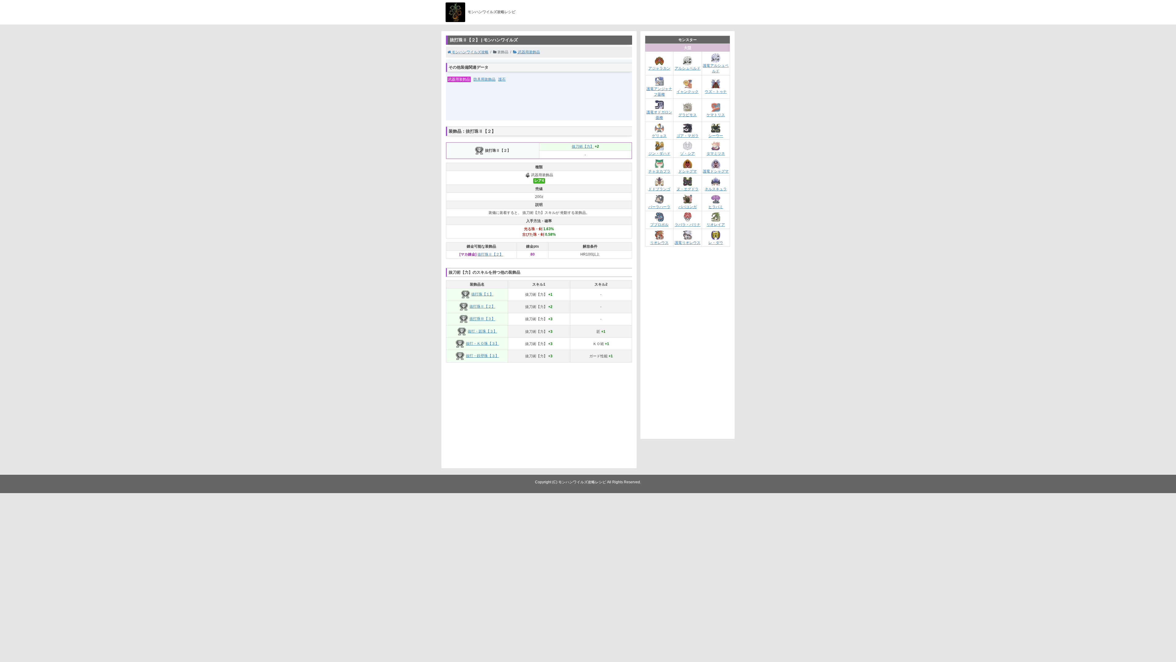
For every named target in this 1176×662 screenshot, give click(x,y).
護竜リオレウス (687, 243)
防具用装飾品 (484, 79)
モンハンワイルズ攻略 (469, 52)
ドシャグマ (687, 171)
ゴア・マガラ (688, 136)
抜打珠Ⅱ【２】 (490, 254)
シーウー (715, 136)
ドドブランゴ (659, 189)
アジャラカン (659, 68)
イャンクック (688, 91)
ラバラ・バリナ (687, 225)
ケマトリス (716, 115)
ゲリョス (659, 136)
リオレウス (659, 243)
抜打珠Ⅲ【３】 (482, 319)
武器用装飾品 (528, 52)
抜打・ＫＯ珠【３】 (482, 343)
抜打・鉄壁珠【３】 (482, 356)
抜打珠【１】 (482, 294)
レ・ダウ (715, 243)
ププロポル (659, 225)
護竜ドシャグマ (716, 171)
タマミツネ (716, 153)
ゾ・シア (687, 153)
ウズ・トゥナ (716, 91)
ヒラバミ (715, 207)
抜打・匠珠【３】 (482, 331)
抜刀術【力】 (583, 146)
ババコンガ (687, 207)
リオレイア (716, 225)
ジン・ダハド (659, 153)
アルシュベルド (687, 68)
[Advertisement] (539, 105)
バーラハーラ (659, 207)
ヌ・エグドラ (688, 189)
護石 (502, 79)
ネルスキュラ (716, 189)
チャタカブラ (659, 171)
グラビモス (687, 115)
